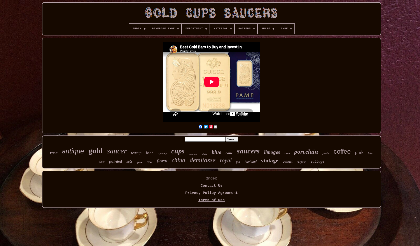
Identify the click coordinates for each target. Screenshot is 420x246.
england (301, 161)
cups (177, 151)
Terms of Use (211, 200)
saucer (117, 151)
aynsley (162, 153)
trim (370, 153)
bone (229, 153)
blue (216, 152)
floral (162, 160)
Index (211, 178)
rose (54, 152)
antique (73, 151)
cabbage (317, 161)
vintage (269, 160)
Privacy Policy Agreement (211, 193)
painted (115, 161)
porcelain (306, 151)
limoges (272, 152)
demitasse (202, 159)
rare (287, 153)
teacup (136, 153)
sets (129, 161)
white (102, 161)
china (178, 160)
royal (226, 160)
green (139, 162)
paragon (193, 154)
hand (150, 153)
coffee (342, 151)
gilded (204, 154)
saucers (248, 151)
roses (149, 161)
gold (95, 150)
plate (325, 153)
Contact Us (211, 186)
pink (359, 152)
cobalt (287, 161)
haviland (251, 161)
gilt (238, 161)
